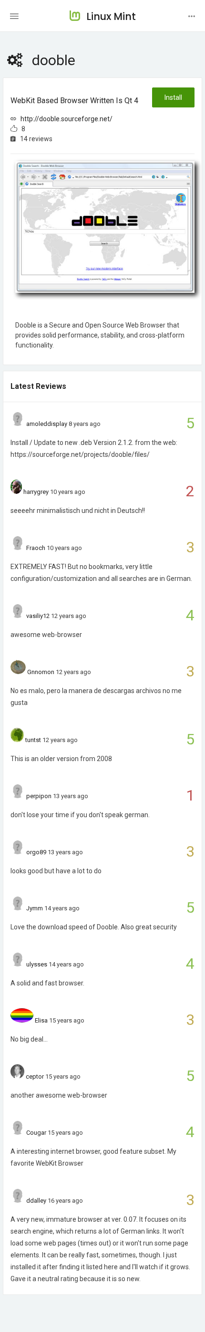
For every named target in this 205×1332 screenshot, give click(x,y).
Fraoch (35, 547)
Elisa (41, 1020)
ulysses (36, 964)
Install (173, 97)
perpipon (38, 796)
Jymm (34, 908)
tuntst (33, 739)
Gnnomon (40, 672)
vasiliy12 (38, 615)
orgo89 (36, 852)
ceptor (35, 1076)
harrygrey (36, 491)
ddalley (36, 1200)
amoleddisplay (46, 423)
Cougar (36, 1132)
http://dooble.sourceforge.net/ (66, 119)
